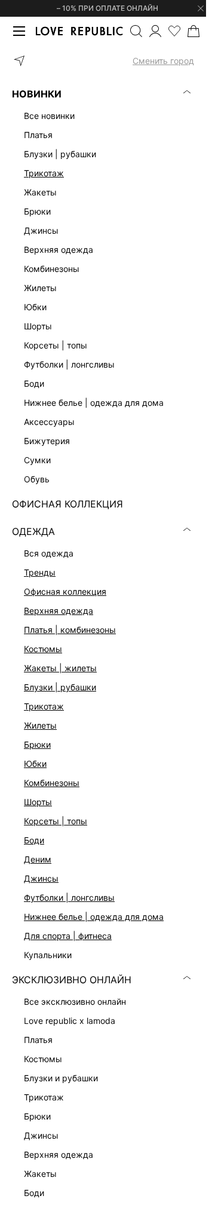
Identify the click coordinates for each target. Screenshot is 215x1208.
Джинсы (41, 878)
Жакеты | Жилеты (60, 668)
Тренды (40, 572)
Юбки (35, 764)
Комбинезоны (51, 783)
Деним (37, 859)
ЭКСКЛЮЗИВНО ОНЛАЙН (71, 980)
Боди (34, 840)
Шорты (38, 802)
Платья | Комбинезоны (70, 630)
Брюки (37, 744)
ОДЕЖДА (33, 531)
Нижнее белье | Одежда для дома (94, 917)
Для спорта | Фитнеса (68, 936)
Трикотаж (44, 173)
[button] (103, 61)
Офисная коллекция (65, 591)
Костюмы (43, 649)
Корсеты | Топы (55, 821)
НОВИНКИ (37, 94)
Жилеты (40, 725)
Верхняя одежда (58, 610)
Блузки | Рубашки (60, 687)
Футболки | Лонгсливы (69, 897)
